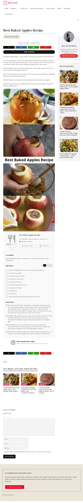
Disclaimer (67, 8)
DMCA (59, 8)
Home (6, 8)
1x (44, 265)
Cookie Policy (9, 14)
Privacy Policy (50, 8)
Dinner (6, 384)
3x (51, 265)
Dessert (42, 384)
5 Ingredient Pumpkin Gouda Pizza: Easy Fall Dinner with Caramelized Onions (28, 390)
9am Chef (12, 3)
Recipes (13, 8)
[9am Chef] (5, 3)
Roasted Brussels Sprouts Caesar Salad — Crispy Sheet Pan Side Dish (68, 155)
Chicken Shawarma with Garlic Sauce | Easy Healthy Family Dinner (11, 389)
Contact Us (23, 8)
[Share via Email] (33, 47)
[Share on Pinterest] (45, 47)
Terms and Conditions (37, 8)
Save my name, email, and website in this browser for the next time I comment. (28, 452)
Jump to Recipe (23, 43)
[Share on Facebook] (21, 47)
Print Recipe (35, 43)
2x (47, 265)
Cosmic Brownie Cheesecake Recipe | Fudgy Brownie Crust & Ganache (46, 390)
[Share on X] (9, 47)
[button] (78, 20)
